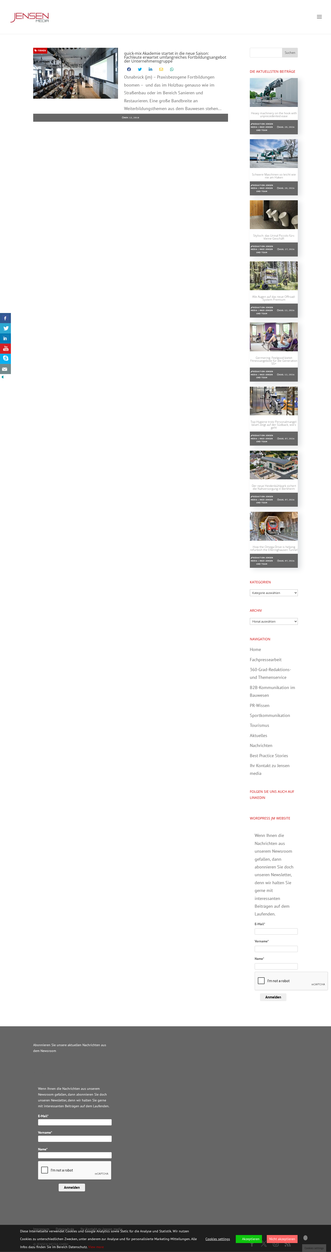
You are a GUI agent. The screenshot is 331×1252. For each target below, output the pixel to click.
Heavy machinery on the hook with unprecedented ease (274, 114)
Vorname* (262, 941)
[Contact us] (5, 369)
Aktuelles (258, 735)
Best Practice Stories (269, 755)
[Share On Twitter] (5, 328)
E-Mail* (260, 924)
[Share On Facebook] (5, 318)
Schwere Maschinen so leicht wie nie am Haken (274, 175)
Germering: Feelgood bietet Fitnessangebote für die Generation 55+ (273, 361)
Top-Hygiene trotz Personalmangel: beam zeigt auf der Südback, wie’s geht (274, 425)
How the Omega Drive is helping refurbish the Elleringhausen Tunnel (274, 548)
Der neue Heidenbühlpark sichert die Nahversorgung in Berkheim (274, 487)
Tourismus (259, 725)
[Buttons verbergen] (2, 378)
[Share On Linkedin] (5, 338)
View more (96, 1247)
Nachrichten (261, 745)
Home (255, 649)
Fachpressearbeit (266, 659)
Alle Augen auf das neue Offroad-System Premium (273, 298)
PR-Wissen (259, 705)
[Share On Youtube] (5, 349)
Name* (259, 958)
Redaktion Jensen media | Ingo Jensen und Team (262, 127)
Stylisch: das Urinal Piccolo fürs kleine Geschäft (273, 237)
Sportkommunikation (270, 715)
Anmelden (273, 997)
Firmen (41, 50)
